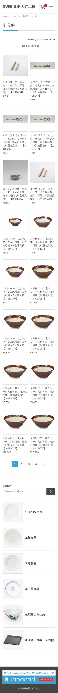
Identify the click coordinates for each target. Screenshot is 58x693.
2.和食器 (24, 16)
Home (5, 16)
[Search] (50, 491)
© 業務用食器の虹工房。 (29, 688)
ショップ (14, 16)
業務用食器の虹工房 (19, 7)
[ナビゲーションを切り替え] (51, 7)
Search (7, 485)
